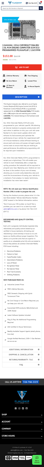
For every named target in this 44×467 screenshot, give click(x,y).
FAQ (21, 364)
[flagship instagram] (19, 408)
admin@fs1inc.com (10, 209)
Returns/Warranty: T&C (21, 359)
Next (37, 30)
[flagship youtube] (27, 408)
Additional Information (21, 349)
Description (21, 97)
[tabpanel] (22, 30)
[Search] (41, 8)
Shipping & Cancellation (21, 354)
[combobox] (20, 8)
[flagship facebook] (16, 408)
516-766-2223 (32, 3)
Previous (5, 30)
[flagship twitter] (23, 408)
